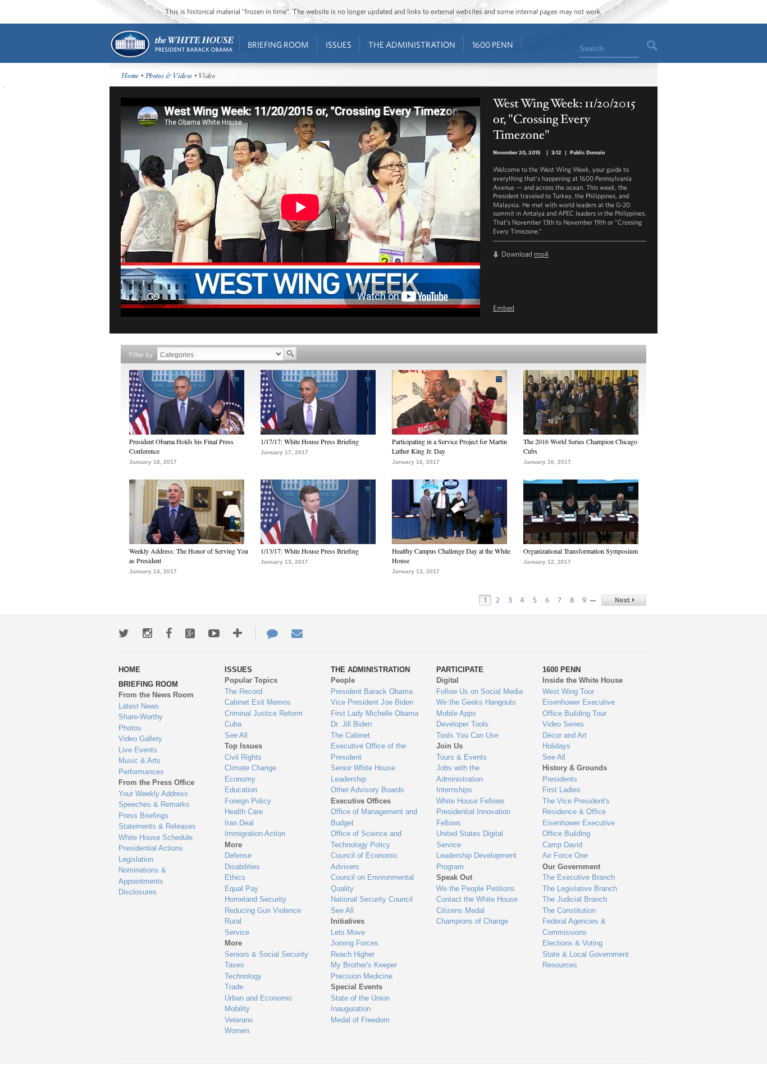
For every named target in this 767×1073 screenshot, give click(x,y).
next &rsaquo (623, 600)
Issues (338, 44)
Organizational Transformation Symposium (580, 550)
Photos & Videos (169, 76)
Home (171, 44)
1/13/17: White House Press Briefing (310, 550)
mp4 (541, 254)
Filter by (141, 354)
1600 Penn (492, 44)
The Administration (411, 44)
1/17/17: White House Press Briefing (310, 441)
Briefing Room (278, 44)
